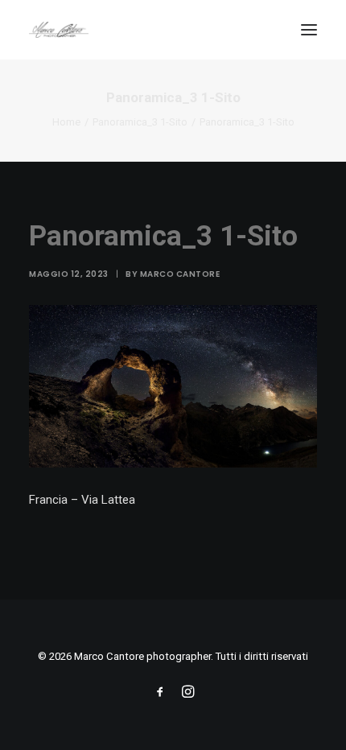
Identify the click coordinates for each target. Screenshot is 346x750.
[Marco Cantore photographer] (59, 30)
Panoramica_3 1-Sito (140, 122)
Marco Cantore (180, 274)
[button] (309, 30)
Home (66, 122)
